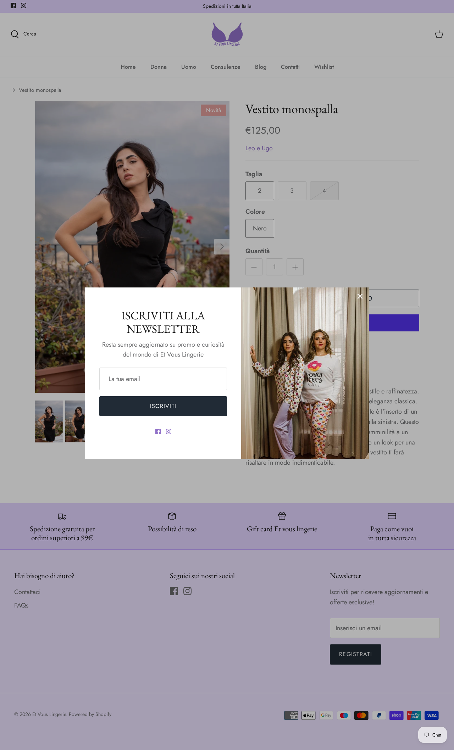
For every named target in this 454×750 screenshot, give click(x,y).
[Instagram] (168, 431)
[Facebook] (158, 431)
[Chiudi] (360, 296)
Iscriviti (163, 406)
